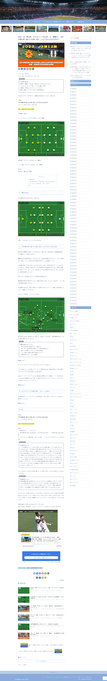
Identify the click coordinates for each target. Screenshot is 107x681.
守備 (73, 425)
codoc (59, 562)
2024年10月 (74, 158)
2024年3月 (74, 180)
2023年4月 (74, 215)
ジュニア (74, 476)
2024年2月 (74, 183)
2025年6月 (74, 132)
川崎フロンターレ (76, 460)
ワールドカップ (75, 482)
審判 (73, 390)
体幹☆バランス (81, 677)
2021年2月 (74, 297)
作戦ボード (74, 415)
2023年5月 (74, 212)
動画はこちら (21, 360)
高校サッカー (75, 368)
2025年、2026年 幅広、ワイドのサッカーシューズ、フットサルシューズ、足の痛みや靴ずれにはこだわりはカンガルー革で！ (81, 56)
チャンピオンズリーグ (77, 358)
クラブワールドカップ (77, 396)
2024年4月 (74, 177)
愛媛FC (73, 431)
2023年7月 (74, 205)
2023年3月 (74, 218)
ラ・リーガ (74, 409)
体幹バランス (75, 317)
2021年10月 (74, 272)
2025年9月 (74, 123)
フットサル (74, 333)
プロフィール (75, 355)
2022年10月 (74, 234)
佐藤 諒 (26, 171)
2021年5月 (74, 288)
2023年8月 (74, 202)
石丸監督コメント (24, 445)
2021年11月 (74, 269)
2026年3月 (74, 104)
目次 (39, 176)
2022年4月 (74, 253)
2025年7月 (74, 129)
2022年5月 (74, 250)
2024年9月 (74, 161)
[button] (90, 38)
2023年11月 (74, 193)
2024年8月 (74, 164)
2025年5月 (74, 136)
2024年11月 (74, 155)
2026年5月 (74, 98)
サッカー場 (74, 412)
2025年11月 (74, 117)
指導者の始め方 (75, 469)
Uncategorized (75, 330)
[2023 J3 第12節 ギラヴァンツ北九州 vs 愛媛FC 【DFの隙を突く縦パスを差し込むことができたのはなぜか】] (25, 69)
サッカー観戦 (75, 311)
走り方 (73, 447)
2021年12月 (74, 265)
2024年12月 (74, 151)
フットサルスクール (57, 677)
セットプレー (75, 466)
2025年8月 (74, 126)
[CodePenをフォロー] (40, 578)
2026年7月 (74, 91)
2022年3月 (74, 256)
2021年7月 (74, 281)
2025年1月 (74, 148)
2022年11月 (74, 231)
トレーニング (75, 422)
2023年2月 (74, 221)
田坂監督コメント (24, 479)
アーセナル (74, 438)
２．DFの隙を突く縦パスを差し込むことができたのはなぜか (41, 181)
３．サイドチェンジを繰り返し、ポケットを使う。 (39, 183)
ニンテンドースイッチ (77, 362)
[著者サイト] (37, 578)
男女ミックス (75, 352)
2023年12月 (74, 189)
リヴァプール (75, 450)
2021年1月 (74, 300)
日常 (73, 371)
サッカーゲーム (75, 349)
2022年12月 (74, 227)
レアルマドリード (76, 472)
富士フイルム (75, 384)
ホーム (43, 677)
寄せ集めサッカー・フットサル (70, 677)
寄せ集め (74, 419)
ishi (52, 562)
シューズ (74, 387)
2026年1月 (74, 110)
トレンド (74, 324)
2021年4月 (74, 291)
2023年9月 (74, 199)
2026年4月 (74, 101)
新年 (73, 374)
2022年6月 (74, 246)
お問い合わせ (88, 677)
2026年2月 (74, 107)
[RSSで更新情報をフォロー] (45, 578)
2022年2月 (74, 259)
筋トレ (73, 327)
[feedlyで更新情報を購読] (43, 578)
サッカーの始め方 (76, 321)
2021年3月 (74, 294)
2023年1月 (74, 224)
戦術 (73, 406)
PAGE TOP (54, 672)
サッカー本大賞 (75, 314)
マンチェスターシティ (77, 393)
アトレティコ (75, 479)
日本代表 (74, 346)
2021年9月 (74, 275)
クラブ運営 (74, 457)
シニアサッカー (75, 434)
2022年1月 (74, 262)
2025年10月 (74, 120)
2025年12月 (74, 113)
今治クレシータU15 (76, 365)
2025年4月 (74, 139)
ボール (73, 377)
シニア (73, 444)
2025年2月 (74, 145)
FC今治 (73, 441)
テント (73, 403)
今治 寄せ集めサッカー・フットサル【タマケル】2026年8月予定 (81, 76)
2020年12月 (74, 303)
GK (72, 336)
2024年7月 (74, 167)
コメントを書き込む (41, 661)
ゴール (73, 428)
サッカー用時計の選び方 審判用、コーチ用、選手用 (81, 62)
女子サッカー (75, 339)
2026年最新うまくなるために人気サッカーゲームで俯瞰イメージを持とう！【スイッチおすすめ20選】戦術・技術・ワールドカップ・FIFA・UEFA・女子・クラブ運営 (81, 69)
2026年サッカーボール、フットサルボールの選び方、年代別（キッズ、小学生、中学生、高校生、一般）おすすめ (81, 48)
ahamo (73, 453)
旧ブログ (74, 381)
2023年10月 (74, 196)
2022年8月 (74, 240)
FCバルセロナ (75, 463)
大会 (73, 400)
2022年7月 (74, 243)
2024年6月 (74, 170)
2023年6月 (74, 208)
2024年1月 (74, 186)
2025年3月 (74, 142)
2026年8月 (74, 88)
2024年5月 (74, 174)
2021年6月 (74, 284)
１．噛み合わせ (31, 179)
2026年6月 (74, 95)
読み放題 (74, 485)
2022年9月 (74, 237)
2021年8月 (74, 278)
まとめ (29, 185)
